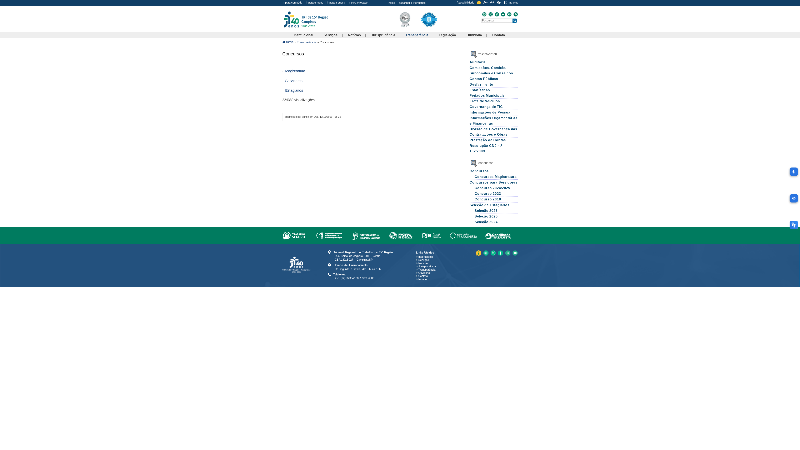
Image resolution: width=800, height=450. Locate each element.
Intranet (513, 2)
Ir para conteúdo (292, 2)
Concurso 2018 (488, 199)
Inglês (391, 2)
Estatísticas (480, 90)
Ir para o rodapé (358, 2)
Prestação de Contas (488, 140)
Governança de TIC (486, 107)
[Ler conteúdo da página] (794, 198)
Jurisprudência (383, 35)
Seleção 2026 (486, 210)
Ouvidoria (474, 35)
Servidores (293, 81)
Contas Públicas (484, 79)
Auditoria (478, 62)
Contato (498, 35)
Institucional (303, 35)
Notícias (354, 35)
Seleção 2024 (486, 222)
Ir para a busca (336, 2)
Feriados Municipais (487, 95)
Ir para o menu (314, 2)
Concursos (479, 171)
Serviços (331, 35)
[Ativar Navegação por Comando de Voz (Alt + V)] (794, 172)
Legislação (447, 35)
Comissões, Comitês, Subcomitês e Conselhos (491, 70)
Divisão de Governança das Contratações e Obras (493, 131)
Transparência (417, 35)
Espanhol (404, 2)
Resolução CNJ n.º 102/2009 (486, 148)
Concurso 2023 (488, 193)
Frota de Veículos (485, 101)
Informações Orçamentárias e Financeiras (494, 120)
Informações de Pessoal (490, 112)
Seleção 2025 (486, 216)
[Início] (329, 19)
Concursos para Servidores (494, 182)
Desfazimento (481, 84)
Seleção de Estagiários (490, 205)
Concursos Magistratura (496, 177)
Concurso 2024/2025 (492, 188)
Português (419, 2)
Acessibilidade (465, 2)
